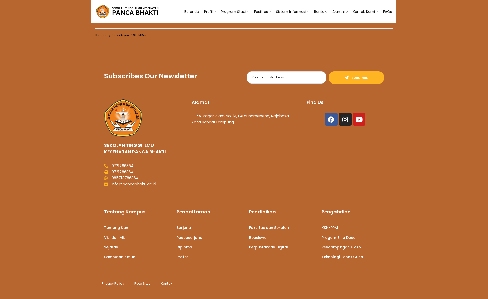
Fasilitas (261, 11)
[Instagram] (345, 119)
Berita (319, 11)
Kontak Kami (364, 11)
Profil (208, 11)
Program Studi (233, 11)
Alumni (338, 11)
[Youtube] (359, 119)
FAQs (387, 11)
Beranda (191, 11)
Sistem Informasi (291, 11)
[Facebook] (331, 119)
